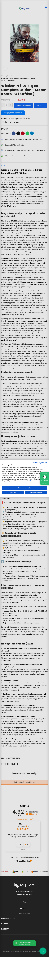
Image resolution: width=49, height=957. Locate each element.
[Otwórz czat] (42, 951)
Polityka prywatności (40, 463)
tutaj (31, 481)
